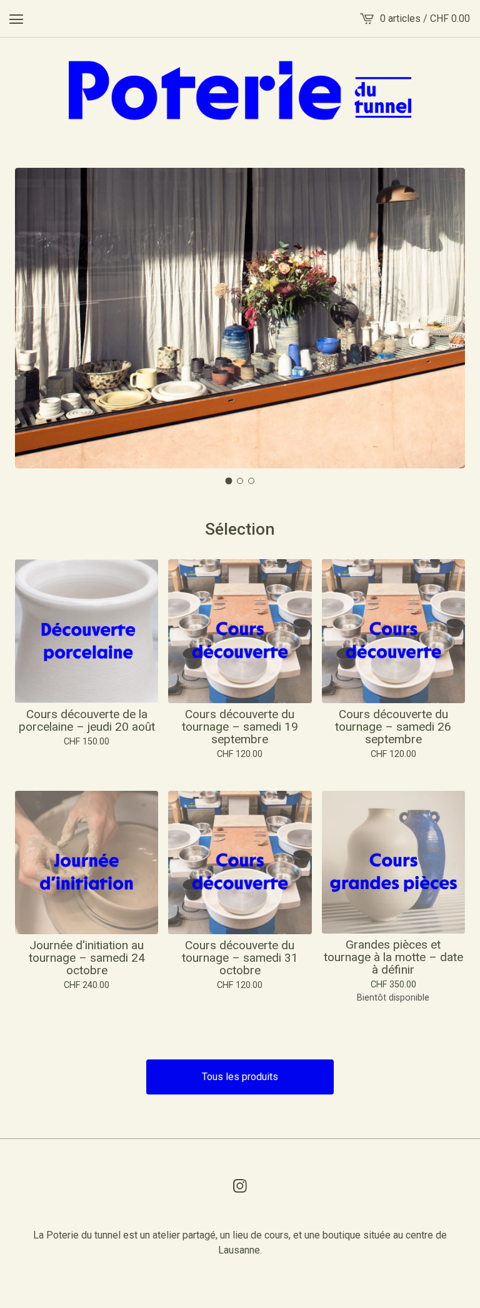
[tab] (229, 481)
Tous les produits (240, 1077)
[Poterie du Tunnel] (240, 90)
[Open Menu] (16, 18)
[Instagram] (240, 1186)
